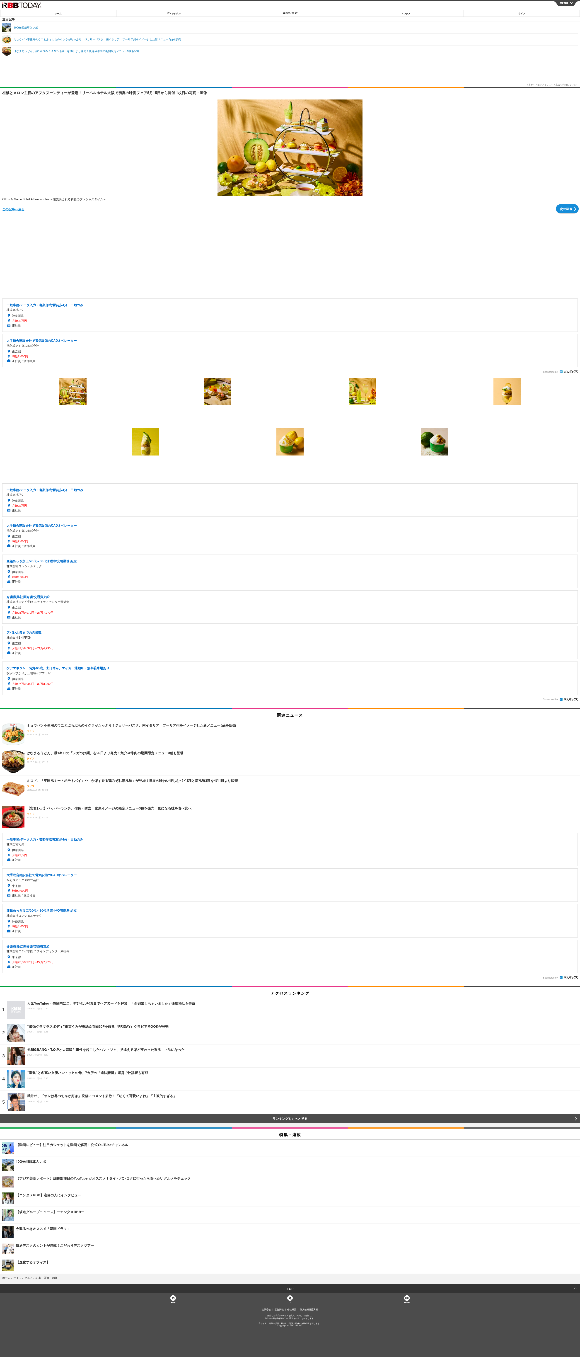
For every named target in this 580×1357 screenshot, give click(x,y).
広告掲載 (279, 1309)
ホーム (58, 13)
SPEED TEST (290, 13)
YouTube (407, 1302)
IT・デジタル (174, 13)
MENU (564, 3)
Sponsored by (550, 371)
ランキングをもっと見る (290, 1118)
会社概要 (291, 1309)
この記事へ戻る (13, 209)
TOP (290, 1289)
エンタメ (406, 13)
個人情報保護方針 (309, 1309)
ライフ (521, 13)
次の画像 (566, 208)
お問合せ (266, 1309)
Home (173, 1302)
